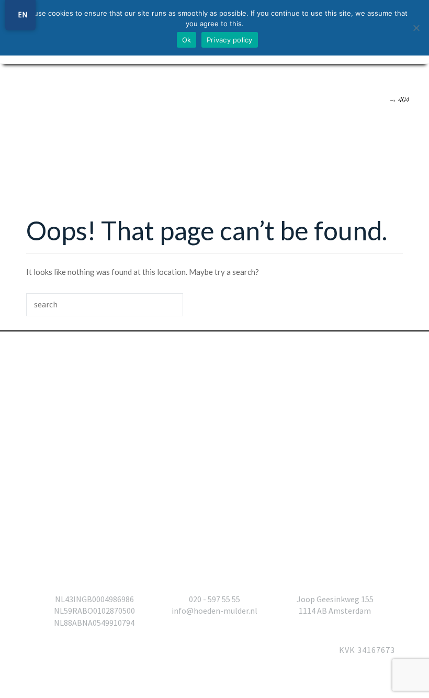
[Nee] (416, 28)
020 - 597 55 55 (214, 599)
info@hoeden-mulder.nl (214, 610)
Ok (186, 40)
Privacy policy (230, 40)
